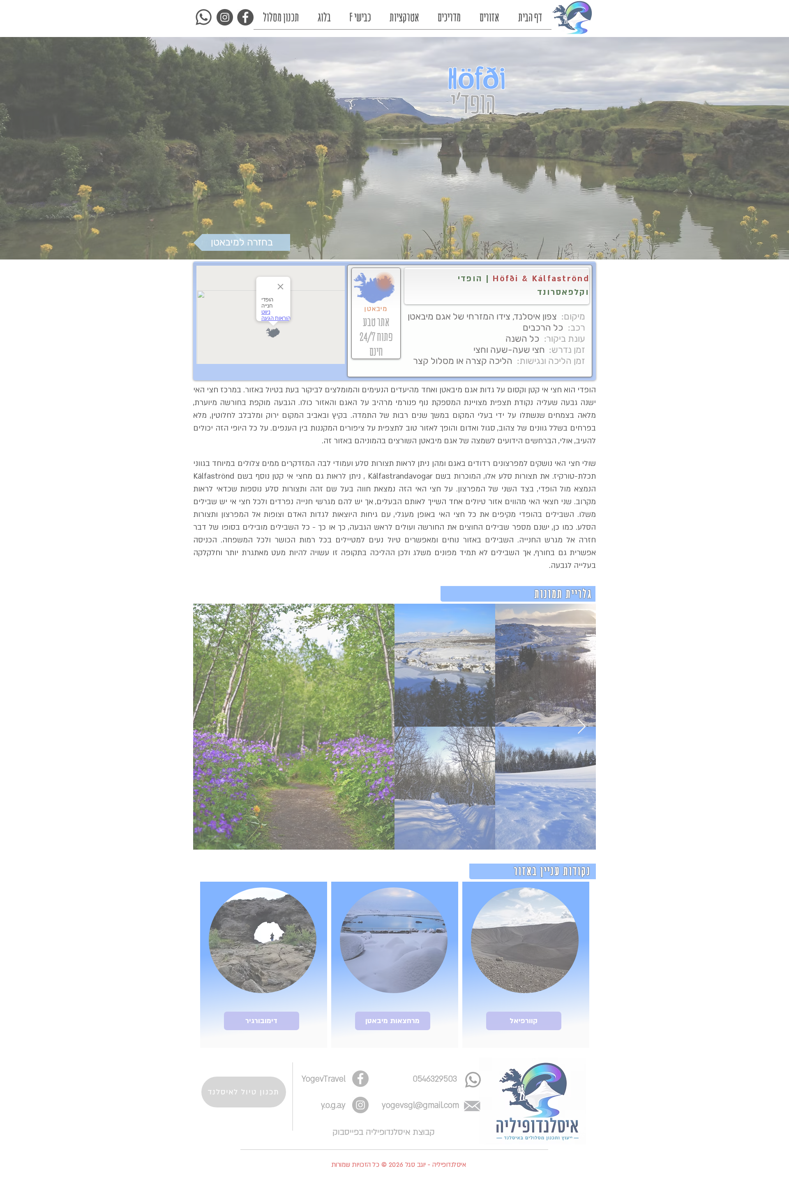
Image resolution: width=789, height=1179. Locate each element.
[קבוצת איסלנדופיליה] (557, 1122)
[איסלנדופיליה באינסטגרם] (508, 1122)
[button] (477, 895)
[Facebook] (533, 1122)
